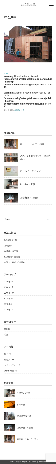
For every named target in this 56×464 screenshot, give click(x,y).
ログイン (8, 353)
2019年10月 (9, 292)
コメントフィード (12, 365)
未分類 (7, 328)
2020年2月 (9, 287)
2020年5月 (9, 281)
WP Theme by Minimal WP (37, 462)
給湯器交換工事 (11, 251)
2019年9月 (9, 298)
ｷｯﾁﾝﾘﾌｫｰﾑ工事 (27, 184)
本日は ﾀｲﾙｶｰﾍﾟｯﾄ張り (32, 144)
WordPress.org (11, 370)
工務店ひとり (19, 110)
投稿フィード (10, 359)
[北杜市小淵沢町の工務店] (28, 3)
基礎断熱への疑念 (29, 197)
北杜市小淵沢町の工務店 (19, 462)
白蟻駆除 (8, 245)
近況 (6, 334)
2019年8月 (9, 303)
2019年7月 (9, 309)
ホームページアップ (30, 170)
